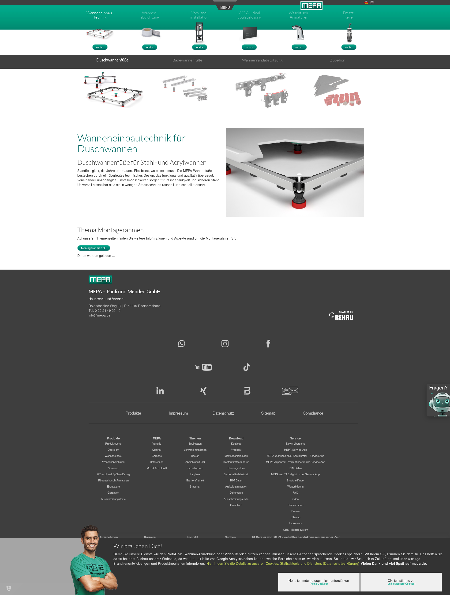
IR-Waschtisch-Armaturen (113, 480)
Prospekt (236, 449)
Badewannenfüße (187, 59)
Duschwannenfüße (112, 59)
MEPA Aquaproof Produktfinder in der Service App (295, 462)
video (295, 499)
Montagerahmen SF (93, 248)
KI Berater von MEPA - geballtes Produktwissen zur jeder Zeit (296, 537)
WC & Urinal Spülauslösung (113, 474)
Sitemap (268, 413)
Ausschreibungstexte (113, 499)
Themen (195, 438)
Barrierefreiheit (195, 480)
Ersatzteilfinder (295, 480)
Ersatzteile (113, 486)
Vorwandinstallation (195, 449)
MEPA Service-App (295, 449)
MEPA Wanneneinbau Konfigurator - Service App (295, 456)
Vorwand (113, 468)
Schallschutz (195, 468)
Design (195, 456)
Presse (295, 511)
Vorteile (156, 443)
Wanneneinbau (113, 456)
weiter (100, 47)
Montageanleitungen (236, 456)
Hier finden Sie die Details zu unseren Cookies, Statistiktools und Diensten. (264, 563)
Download (236, 438)
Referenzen (156, 462)
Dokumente (236, 492)
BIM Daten (236, 480)
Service (295, 438)
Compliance (313, 413)
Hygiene (195, 474)
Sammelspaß (295, 505)
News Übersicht (295, 443)
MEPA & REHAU (157, 468)
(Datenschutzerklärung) (341, 563)
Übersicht (113, 449)
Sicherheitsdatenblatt (236, 474)
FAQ (295, 492)
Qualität (156, 449)
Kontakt (192, 537)
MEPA (157, 438)
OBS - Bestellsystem (295, 529)
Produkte (133, 413)
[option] (112, 89)
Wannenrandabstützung (262, 59)
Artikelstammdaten (236, 486)
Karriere (150, 537)
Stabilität (195, 486)
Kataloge (236, 443)
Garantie (157, 456)
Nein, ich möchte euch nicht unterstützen (319, 581)
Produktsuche (113, 443)
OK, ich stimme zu (401, 581)
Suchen (230, 537)
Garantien (113, 492)
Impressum (178, 413)
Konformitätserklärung (236, 462)
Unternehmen (108, 537)
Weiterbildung (295, 486)
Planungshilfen (236, 468)
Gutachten (236, 505)
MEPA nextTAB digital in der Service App (295, 474)
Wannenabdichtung (113, 462)
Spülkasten (195, 443)
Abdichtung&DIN (195, 462)
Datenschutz (223, 413)
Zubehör (337, 59)
